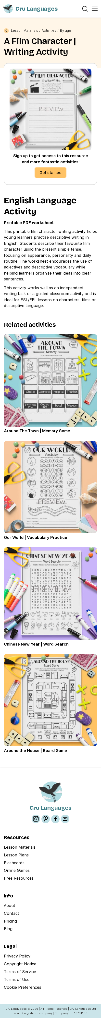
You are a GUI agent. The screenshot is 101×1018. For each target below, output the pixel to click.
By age (65, 30)
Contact (11, 913)
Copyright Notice (20, 963)
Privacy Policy (17, 956)
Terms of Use (16, 979)
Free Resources (19, 878)
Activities (49, 30)
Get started (50, 172)
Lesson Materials (24, 30)
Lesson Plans (16, 855)
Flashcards (14, 862)
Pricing (10, 921)
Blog (8, 928)
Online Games (17, 870)
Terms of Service (20, 971)
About (9, 905)
